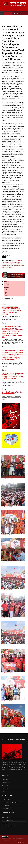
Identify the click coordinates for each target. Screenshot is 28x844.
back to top (5, 269)
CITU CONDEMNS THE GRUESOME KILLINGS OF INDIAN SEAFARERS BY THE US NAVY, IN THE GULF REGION (12, 310)
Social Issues (6, 284)
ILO (6, 289)
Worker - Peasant (6, 817)
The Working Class (6, 800)
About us (19, 842)
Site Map (24, 842)
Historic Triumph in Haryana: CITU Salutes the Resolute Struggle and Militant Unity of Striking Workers (13, 375)
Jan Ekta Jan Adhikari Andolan (9, 826)
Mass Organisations (7, 823)
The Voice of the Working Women (10, 802)
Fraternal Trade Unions (7, 820)
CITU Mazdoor (5, 805)
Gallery (5, 292)
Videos (7, 294)
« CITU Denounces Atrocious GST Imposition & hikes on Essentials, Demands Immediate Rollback (12, 262)
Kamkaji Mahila (5, 808)
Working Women (7, 283)
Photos (7, 295)
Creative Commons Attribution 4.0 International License (12, 839)
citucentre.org (4, 838)
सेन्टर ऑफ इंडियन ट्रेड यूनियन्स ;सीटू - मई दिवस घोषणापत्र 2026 (12, 393)
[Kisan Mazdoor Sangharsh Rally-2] (11, 416)
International (6, 287)
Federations (6, 281)
